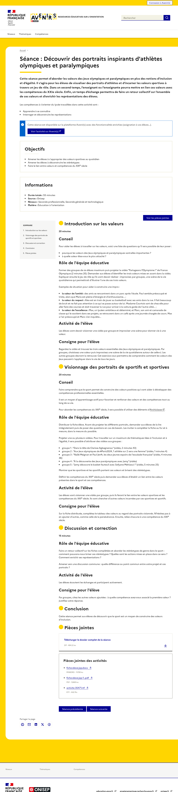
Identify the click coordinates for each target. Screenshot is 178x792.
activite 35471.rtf (75, 687)
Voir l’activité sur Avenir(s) (44, 131)
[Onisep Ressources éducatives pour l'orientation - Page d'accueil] (43, 18)
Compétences (41, 34)
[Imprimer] (22, 724)
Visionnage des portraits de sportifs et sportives (37, 236)
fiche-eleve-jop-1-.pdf (77, 677)
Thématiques (25, 34)
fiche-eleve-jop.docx (77, 667)
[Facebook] (49, 724)
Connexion (159, 2)
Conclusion (30, 248)
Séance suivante (98, 708)
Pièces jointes (30, 253)
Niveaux (11, 34)
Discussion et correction (35, 243)
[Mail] (29, 724)
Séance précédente (72, 708)
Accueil (23, 50)
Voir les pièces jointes (157, 217)
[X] (42, 724)
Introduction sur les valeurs (36, 230)
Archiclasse (156, 409)
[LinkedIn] (36, 724)
